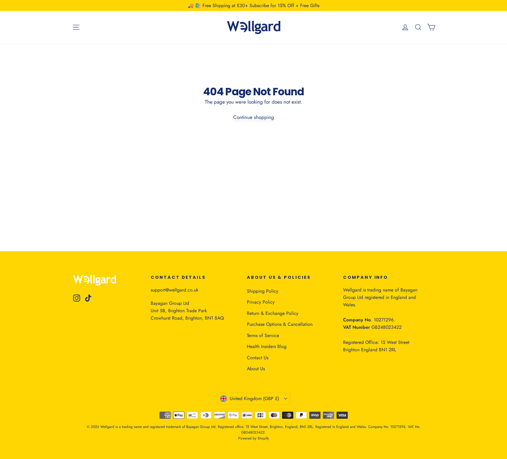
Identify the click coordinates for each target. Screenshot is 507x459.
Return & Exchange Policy (272, 313)
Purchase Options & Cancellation (280, 324)
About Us (256, 368)
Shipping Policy (262, 291)
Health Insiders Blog (267, 346)
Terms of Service (263, 335)
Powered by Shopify (253, 438)
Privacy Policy (261, 302)
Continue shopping (253, 117)
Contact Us (257, 357)
